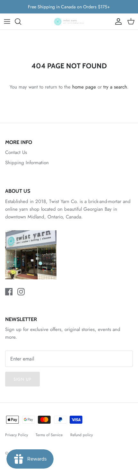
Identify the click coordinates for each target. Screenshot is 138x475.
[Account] (117, 21)
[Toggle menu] (7, 21)
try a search (115, 86)
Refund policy (81, 435)
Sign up (22, 379)
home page (84, 86)
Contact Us (16, 152)
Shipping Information (27, 162)
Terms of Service (49, 435)
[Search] (21, 21)
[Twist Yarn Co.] (69, 21)
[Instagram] (21, 291)
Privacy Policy (16, 435)
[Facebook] (9, 291)
